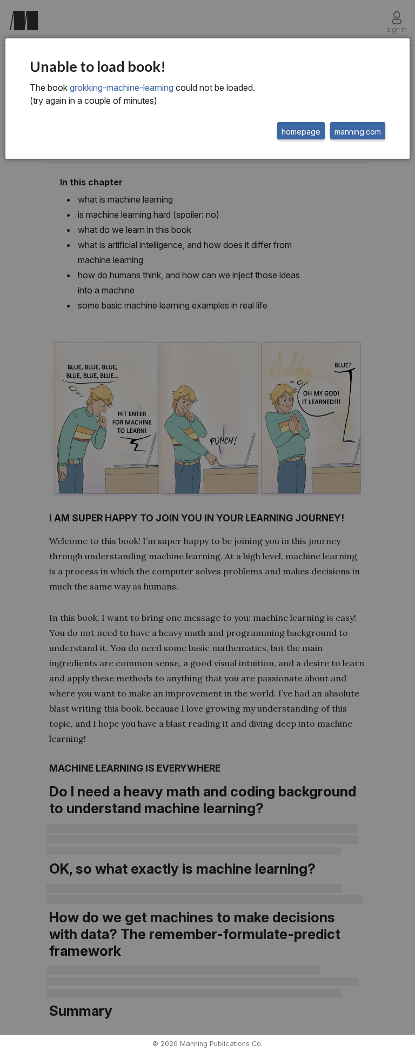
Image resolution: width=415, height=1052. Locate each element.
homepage (301, 131)
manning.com (357, 131)
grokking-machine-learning (121, 87)
